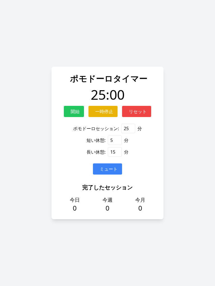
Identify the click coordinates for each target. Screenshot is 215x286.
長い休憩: (96, 152)
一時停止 (104, 111)
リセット (138, 111)
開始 (75, 111)
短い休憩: (96, 140)
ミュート (109, 169)
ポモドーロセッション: (96, 128)
